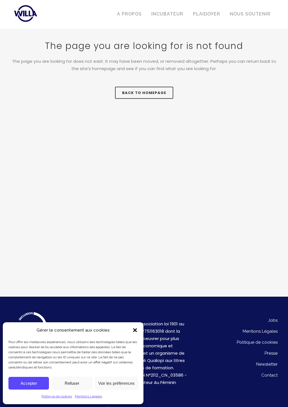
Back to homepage (144, 92)
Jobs (273, 320)
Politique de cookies (56, 396)
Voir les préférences (116, 383)
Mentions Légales (88, 396)
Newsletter (267, 364)
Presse (271, 353)
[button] (135, 330)
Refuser (72, 383)
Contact (269, 375)
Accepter (29, 383)
